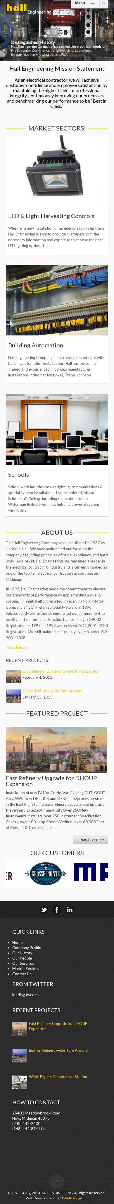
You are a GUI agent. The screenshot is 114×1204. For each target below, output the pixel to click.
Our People (22, 958)
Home (17, 942)
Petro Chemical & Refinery (43, 478)
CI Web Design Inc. (74, 1198)
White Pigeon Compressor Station (58, 1076)
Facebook (57, 909)
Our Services (23, 963)
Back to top (56, 1181)
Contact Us (21, 973)
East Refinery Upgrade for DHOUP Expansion (61, 671)
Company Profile (26, 947)
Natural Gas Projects (35, 345)
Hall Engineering (39, 14)
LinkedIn (70, 909)
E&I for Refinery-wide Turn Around (52, 691)
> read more (16, 647)
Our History (22, 953)
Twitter (44, 909)
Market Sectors (25, 968)
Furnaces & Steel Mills (37, 215)
